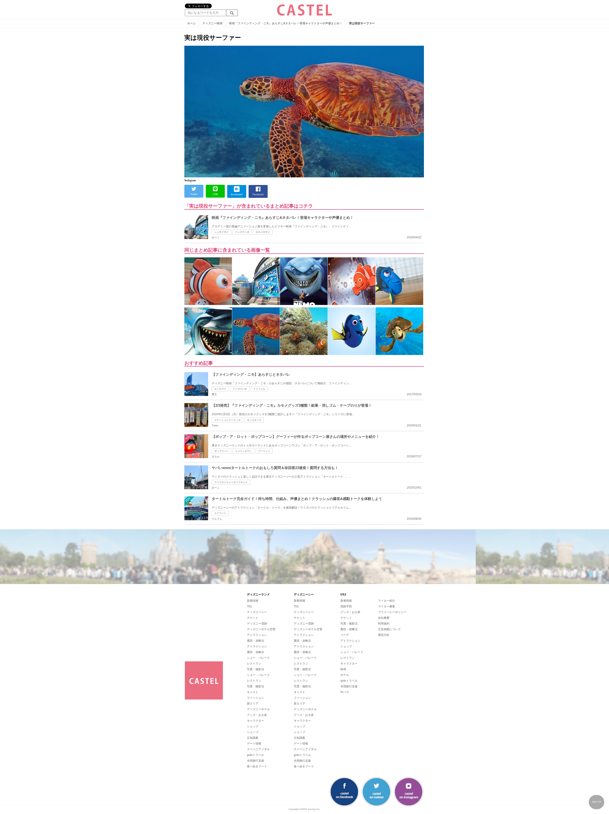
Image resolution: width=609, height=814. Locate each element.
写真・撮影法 (255, 669)
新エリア (252, 703)
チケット (252, 617)
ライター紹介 (386, 600)
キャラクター (255, 720)
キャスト (252, 692)
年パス (344, 692)
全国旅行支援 (255, 760)
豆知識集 (252, 737)
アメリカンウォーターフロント (231, 482)
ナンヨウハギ (242, 232)
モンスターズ (254, 420)
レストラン (254, 663)
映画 (343, 669)
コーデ (344, 635)
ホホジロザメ (263, 232)
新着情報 (252, 600)
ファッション (255, 697)
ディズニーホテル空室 (261, 629)
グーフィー (264, 451)
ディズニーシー (257, 612)
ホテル (344, 675)
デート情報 (254, 743)
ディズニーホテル (258, 709)
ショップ (252, 726)
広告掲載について (389, 629)
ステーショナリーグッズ (227, 420)
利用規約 (383, 623)
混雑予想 (346, 606)
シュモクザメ (221, 232)
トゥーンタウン (243, 451)
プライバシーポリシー (392, 612)
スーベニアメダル (258, 749)
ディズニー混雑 (257, 623)
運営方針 (383, 635)
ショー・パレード (258, 657)
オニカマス (220, 389)
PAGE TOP (596, 802)
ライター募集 (386, 606)
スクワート (220, 513)
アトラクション (257, 635)
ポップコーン (221, 451)
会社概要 (383, 617)
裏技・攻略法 (255, 640)
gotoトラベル (255, 755)
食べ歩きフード (257, 766)
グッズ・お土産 (257, 715)
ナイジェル (259, 389)
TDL (249, 606)
